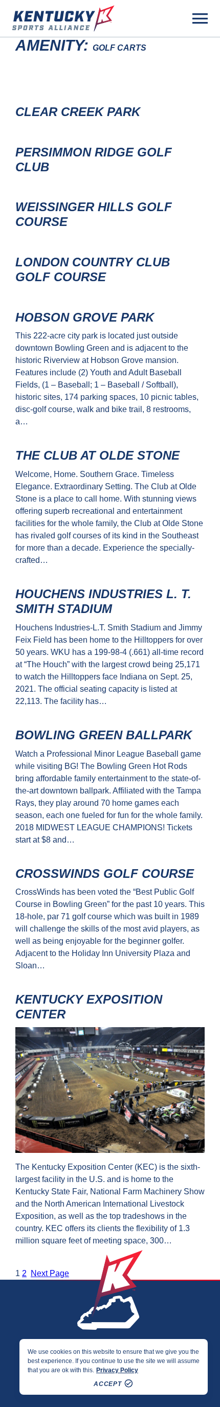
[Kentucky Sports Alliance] (63, 18)
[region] (113, 1367)
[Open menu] (200, 18)
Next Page (50, 1273)
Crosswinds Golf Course (104, 873)
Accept (108, 1384)
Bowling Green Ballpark (103, 735)
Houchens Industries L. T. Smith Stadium (103, 601)
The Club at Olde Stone (97, 455)
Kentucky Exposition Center (88, 1006)
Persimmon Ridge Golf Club (93, 159)
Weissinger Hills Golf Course (93, 214)
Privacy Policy (117, 1370)
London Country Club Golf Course (92, 269)
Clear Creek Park (77, 112)
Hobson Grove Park (84, 317)
